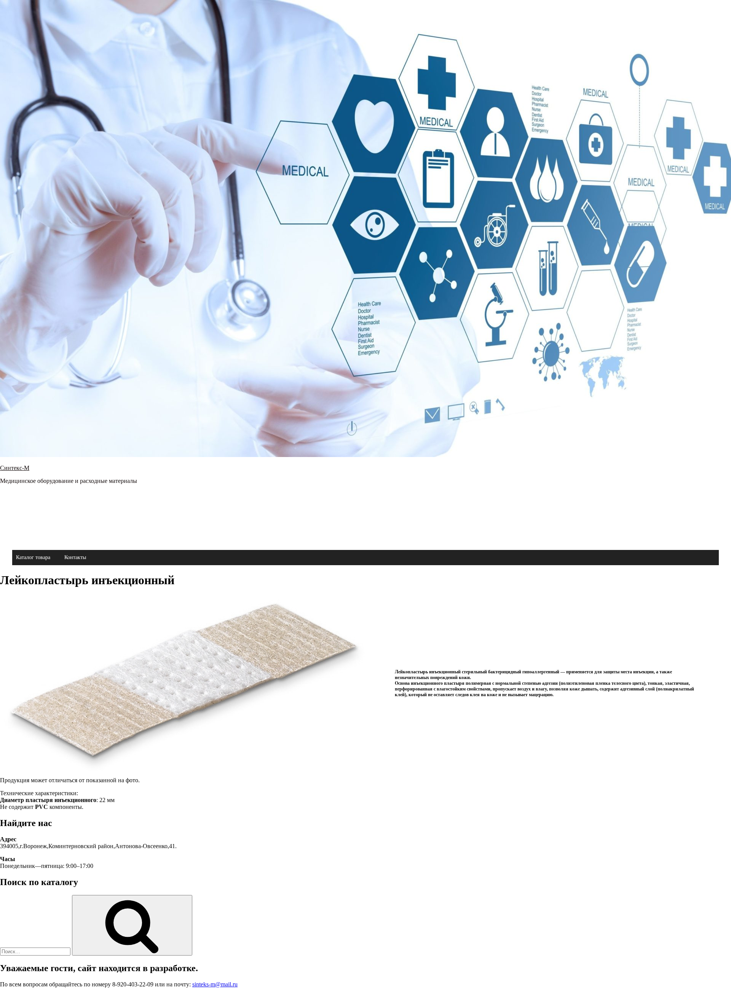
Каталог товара (33, 557)
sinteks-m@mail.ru (215, 984)
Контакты (75, 557)
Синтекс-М (14, 468)
